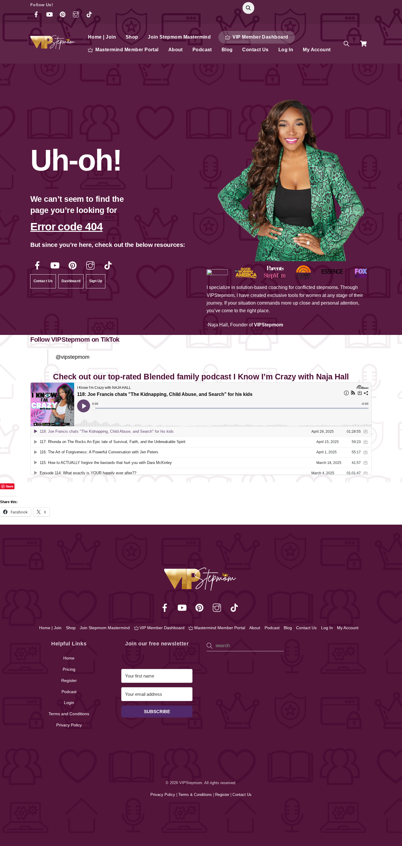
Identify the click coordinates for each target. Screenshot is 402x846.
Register (69, 680)
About (175, 49)
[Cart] (363, 43)
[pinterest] (74, 265)
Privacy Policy (69, 725)
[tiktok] (109, 265)
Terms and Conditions (69, 713)
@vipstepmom (72, 357)
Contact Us (255, 49)
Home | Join (102, 36)
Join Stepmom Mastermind (179, 36)
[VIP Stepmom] (53, 47)
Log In (285, 49)
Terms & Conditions (195, 794)
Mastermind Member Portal (126, 49)
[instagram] (91, 265)
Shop (132, 36)
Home (68, 658)
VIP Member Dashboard (259, 36)
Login (69, 702)
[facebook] (38, 265)
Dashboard (71, 281)
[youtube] (56, 265)
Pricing (69, 669)
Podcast (202, 49)
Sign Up (95, 281)
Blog (227, 49)
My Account (317, 49)
